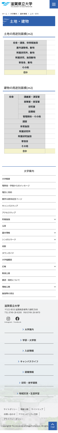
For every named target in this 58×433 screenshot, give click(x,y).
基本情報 (23, 13)
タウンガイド (8, 253)
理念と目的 (7, 192)
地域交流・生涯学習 (29, 393)
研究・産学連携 (29, 382)
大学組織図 (7, 259)
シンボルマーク (9, 239)
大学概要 (6, 178)
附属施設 (6, 219)
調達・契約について (11, 280)
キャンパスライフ (29, 361)
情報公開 (6, 286)
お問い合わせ (9, 414)
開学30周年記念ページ (12, 199)
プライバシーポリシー (13, 418)
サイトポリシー (10, 409)
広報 (4, 266)
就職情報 (29, 372)
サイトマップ (37, 409)
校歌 (4, 246)
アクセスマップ (9, 212)
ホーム (4, 13)
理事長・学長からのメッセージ (16, 185)
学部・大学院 (29, 340)
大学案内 (13, 13)
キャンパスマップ (10, 205)
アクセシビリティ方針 (28, 414)
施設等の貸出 (8, 293)
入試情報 (29, 350)
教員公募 (6, 273)
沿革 (4, 225)
